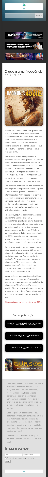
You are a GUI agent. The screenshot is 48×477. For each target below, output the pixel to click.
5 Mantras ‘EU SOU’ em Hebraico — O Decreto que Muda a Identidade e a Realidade (24, 324)
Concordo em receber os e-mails (20, 458)
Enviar (7, 461)
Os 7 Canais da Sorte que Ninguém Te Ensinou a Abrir (24, 348)
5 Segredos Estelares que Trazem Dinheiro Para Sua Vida (23, 336)
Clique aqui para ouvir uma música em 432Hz (23, 302)
